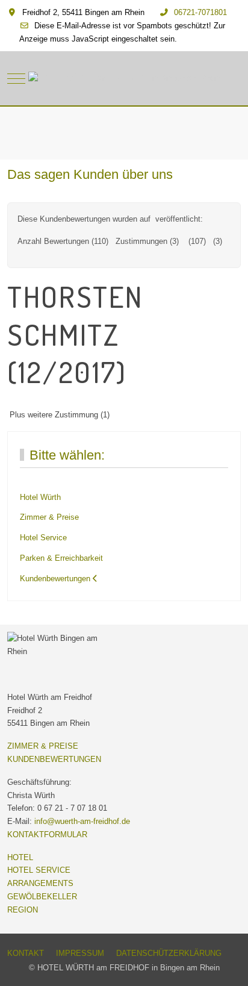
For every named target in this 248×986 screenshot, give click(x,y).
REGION (22, 909)
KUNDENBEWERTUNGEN (54, 759)
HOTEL (20, 857)
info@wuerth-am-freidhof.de (82, 821)
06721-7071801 (200, 12)
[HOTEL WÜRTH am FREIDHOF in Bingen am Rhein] (124, 78)
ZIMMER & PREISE (42, 745)
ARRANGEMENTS (40, 883)
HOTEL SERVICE (38, 870)
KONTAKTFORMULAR (47, 834)
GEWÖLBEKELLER (42, 896)
